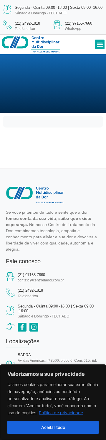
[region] (53, 402)
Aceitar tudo (53, 427)
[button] (100, 44)
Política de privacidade (61, 412)
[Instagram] (33, 327)
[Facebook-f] (22, 327)
